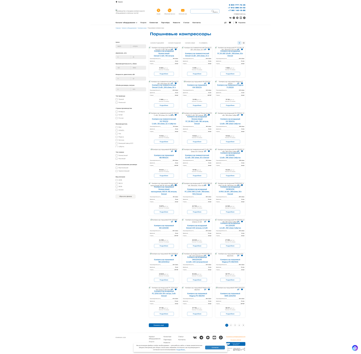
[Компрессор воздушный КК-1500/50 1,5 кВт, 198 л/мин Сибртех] (230, 150)
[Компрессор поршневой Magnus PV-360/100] (197, 290)
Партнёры (165, 23)
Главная (118, 28)
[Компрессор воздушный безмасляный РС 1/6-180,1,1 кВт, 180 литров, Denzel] (197, 114)
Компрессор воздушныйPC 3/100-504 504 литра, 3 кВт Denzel (164, 293)
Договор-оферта (236, 339)
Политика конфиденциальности (235, 336)
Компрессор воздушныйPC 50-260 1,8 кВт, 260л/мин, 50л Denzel (230, 53)
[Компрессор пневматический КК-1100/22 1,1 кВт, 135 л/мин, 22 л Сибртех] (164, 115)
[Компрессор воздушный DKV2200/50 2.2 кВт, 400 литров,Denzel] (197, 255)
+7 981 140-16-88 (236, 10)
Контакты (197, 23)
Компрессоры (142, 28)
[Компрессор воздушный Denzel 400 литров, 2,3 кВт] (197, 222)
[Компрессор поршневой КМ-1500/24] (197, 83)
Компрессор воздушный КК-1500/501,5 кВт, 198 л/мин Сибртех (230, 155)
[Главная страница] (133, 10)
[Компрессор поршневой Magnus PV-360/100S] (230, 256)
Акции (158, 14)
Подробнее (164, 74)
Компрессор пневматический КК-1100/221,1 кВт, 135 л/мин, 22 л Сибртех (164, 121)
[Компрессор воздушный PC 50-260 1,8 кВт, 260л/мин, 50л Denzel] (230, 49)
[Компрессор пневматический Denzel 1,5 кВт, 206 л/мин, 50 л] (164, 83)
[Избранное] (231, 22)
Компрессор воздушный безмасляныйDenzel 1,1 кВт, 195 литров (164, 53)
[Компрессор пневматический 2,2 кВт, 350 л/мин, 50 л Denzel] (197, 151)
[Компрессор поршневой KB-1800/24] (164, 151)
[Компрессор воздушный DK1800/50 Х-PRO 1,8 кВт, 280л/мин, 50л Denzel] (230, 184)
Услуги (143, 23)
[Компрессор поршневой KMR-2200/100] (230, 290)
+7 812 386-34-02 (236, 8)
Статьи (186, 23)
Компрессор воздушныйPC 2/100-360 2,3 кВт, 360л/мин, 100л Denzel (197, 191)
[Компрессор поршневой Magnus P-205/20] (230, 83)
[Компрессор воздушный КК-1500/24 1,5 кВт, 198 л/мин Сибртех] (230, 115)
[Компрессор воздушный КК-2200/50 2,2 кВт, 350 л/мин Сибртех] (230, 221)
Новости (176, 23)
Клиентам (154, 23)
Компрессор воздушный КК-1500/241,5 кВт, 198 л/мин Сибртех (230, 121)
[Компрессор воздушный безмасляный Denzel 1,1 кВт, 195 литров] (164, 49)
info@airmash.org (239, 14)
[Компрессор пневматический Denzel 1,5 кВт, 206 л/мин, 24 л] (197, 50)
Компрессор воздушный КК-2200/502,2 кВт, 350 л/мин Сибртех (230, 225)
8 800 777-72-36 (237, 5)
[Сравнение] (226, 22)
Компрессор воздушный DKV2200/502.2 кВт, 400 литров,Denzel (197, 259)
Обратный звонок (169, 14)
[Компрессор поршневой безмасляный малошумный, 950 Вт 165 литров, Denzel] (164, 184)
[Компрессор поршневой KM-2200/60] (164, 222)
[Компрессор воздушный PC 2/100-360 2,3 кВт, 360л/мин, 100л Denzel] (197, 185)
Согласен (215, 347)
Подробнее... (181, 350)
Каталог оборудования (125, 23)
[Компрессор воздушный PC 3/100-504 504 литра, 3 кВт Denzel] (164, 289)
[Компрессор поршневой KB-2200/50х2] (164, 256)
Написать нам (183, 14)
